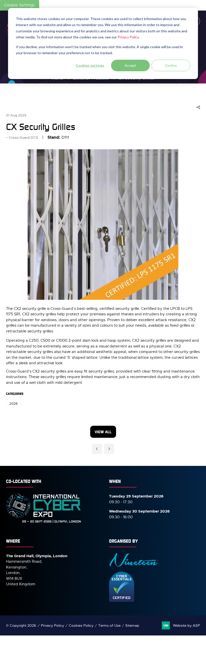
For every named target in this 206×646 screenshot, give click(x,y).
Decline (171, 65)
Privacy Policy (128, 37)
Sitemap (132, 625)
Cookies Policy (81, 625)
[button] (198, 107)
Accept (130, 65)
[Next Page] (109, 449)
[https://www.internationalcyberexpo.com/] (43, 522)
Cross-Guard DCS (23, 137)
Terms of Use (109, 625)
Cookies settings (90, 65)
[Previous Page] (97, 449)
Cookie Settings (19, 5)
